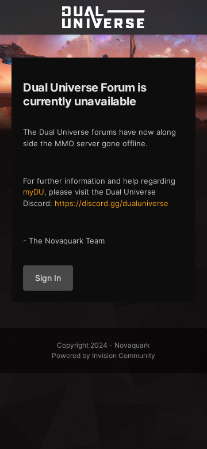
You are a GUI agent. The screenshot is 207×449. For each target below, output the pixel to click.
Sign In (48, 278)
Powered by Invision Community (103, 355)
